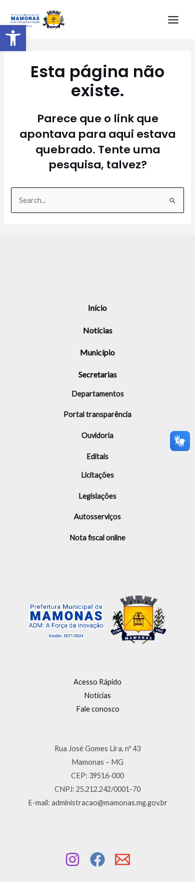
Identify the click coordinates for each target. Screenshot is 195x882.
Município (97, 352)
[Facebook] (97, 859)
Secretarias (97, 374)
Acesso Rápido (98, 682)
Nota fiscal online (98, 537)
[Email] (122, 859)
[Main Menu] (173, 20)
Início (97, 307)
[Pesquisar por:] (97, 200)
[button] (13, 38)
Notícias (97, 330)
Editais (97, 456)
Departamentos (98, 393)
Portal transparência (98, 414)
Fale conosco (98, 709)
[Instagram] (72, 859)
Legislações (97, 496)
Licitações (97, 475)
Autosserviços (97, 516)
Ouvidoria (98, 435)
